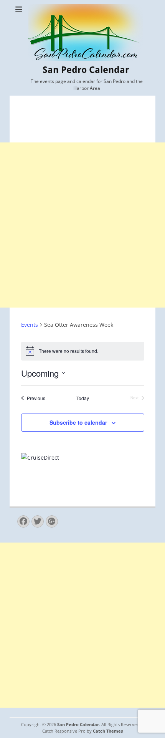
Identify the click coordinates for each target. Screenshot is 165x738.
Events (29, 324)
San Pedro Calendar (86, 70)
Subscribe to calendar (78, 422)
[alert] (82, 351)
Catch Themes (108, 731)
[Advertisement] (82, 225)
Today (82, 398)
